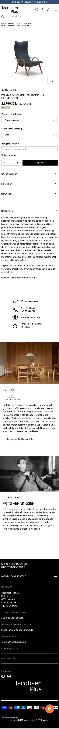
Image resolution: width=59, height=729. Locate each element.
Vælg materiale (9, 144)
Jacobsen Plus (12, 717)
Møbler (11, 23)
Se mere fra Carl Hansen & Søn (20, 439)
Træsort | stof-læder (11, 114)
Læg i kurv (40, 163)
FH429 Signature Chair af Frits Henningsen (17, 25)
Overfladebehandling (11, 129)
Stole (18, 23)
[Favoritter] (36, 9)
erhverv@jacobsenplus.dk (14, 642)
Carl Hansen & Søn (9, 90)
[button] (49, 10)
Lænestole (27, 23)
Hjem (3, 23)
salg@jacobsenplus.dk (12, 618)
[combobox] (29, 16)
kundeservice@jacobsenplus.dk (17, 630)
